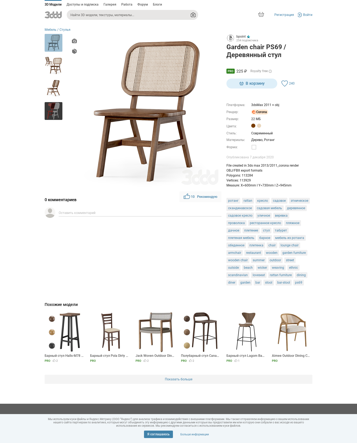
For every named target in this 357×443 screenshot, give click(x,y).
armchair (234, 253)
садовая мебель (269, 208)
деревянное (296, 208)
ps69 (298, 282)
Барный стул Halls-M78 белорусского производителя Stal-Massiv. (64, 356)
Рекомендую (204, 197)
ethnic (293, 268)
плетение (251, 230)
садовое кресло (240, 215)
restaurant (253, 253)
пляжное (292, 223)
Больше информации (194, 434)
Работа (126, 4)
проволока (236, 223)
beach (248, 268)
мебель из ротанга (289, 238)
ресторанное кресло (265, 223)
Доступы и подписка (83, 4)
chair (272, 245)
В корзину (255, 83)
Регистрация (284, 15)
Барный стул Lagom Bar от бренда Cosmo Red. (245, 356)
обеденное (236, 245)
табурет (281, 230)
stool (268, 282)
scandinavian (238, 275)
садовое (279, 201)
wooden (271, 253)
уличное (263, 215)
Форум (142, 4)
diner (231, 282)
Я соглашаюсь (158, 434)
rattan (248, 201)
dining (301, 275)
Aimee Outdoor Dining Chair (291, 356)
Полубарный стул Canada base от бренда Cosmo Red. (200, 356)
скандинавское (240, 208)
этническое (299, 201)
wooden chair (238, 260)
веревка (281, 215)
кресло (262, 201)
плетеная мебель (241, 238)
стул (266, 230)
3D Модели (53, 4)
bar (257, 282)
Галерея (110, 4)
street (290, 260)
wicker (262, 268)
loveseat (259, 275)
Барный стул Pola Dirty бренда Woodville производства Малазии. (109, 356)
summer (259, 260)
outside (233, 268)
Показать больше (178, 379)
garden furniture (294, 253)
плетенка (256, 245)
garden (245, 282)
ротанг (233, 201)
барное (264, 238)
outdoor (275, 260)
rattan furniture (281, 275)
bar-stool (283, 282)
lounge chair (290, 245)
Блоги (157, 4)
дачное (233, 230)
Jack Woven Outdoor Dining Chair (155, 356)
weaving (278, 268)
